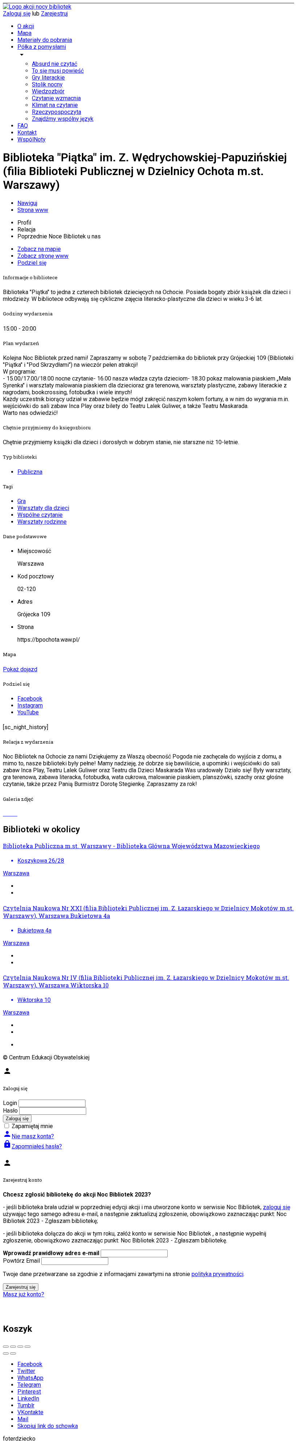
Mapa (24, 33)
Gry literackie (48, 77)
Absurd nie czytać (54, 63)
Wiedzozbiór (48, 91)
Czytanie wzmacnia (56, 98)
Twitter (26, 1371)
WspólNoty (31, 139)
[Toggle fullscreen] (20, 1347)
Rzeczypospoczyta (56, 112)
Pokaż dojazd (20, 669)
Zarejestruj (54, 13)
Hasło (10, 1110)
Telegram (29, 1384)
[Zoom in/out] (27, 1347)
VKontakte (30, 1412)
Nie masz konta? (28, 1136)
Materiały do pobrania (44, 40)
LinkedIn (28, 1398)
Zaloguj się (16, 13)
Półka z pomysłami (41, 46)
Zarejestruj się (20, 1287)
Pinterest (29, 1391)
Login (10, 1103)
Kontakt (27, 132)
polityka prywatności (217, 1274)
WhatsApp (30, 1377)
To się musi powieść (58, 70)
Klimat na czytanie (55, 105)
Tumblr (25, 1405)
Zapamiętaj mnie (32, 1126)
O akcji (25, 26)
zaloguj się (276, 1207)
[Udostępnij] (13, 1347)
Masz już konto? (23, 1294)
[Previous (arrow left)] (6, 1353)
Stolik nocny (47, 84)
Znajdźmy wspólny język (62, 118)
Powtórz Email (21, 1260)
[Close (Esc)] (6, 1347)
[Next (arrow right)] (13, 1353)
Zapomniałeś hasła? (32, 1146)
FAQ (22, 125)
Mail (22, 1419)
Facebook (29, 1364)
